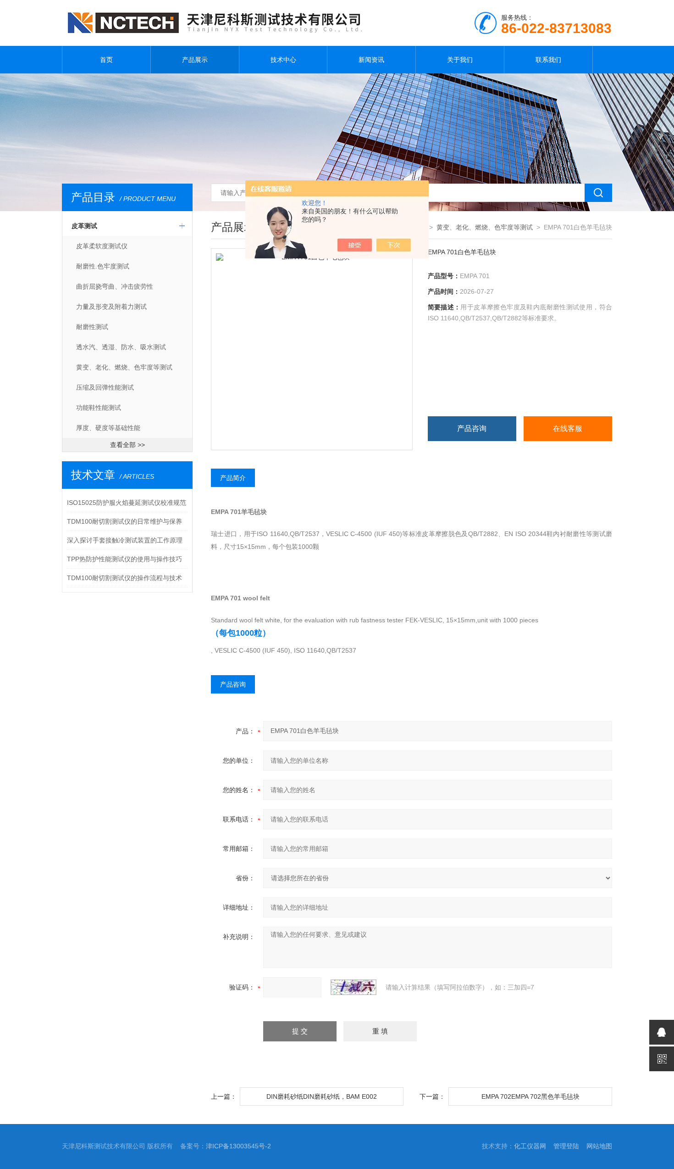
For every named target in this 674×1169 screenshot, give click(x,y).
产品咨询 (471, 428)
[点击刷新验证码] (353, 987)
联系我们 (548, 59)
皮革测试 (84, 225)
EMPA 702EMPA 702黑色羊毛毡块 (530, 1096)
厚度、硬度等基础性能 (108, 427)
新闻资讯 (371, 59)
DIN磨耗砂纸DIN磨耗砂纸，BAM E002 (321, 1096)
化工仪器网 (530, 1146)
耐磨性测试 (92, 326)
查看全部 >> (127, 444)
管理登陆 (566, 1146)
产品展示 (195, 59)
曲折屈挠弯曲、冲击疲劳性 (114, 286)
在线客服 (567, 428)
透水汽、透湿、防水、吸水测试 (121, 347)
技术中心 (283, 59)
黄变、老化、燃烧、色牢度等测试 (124, 367)
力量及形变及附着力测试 (111, 306)
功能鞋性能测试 (98, 407)
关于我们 (460, 59)
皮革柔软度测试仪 (101, 246)
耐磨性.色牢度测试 (102, 266)
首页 (106, 59)
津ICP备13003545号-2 (238, 1146)
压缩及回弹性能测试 (105, 387)
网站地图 (599, 1146)
